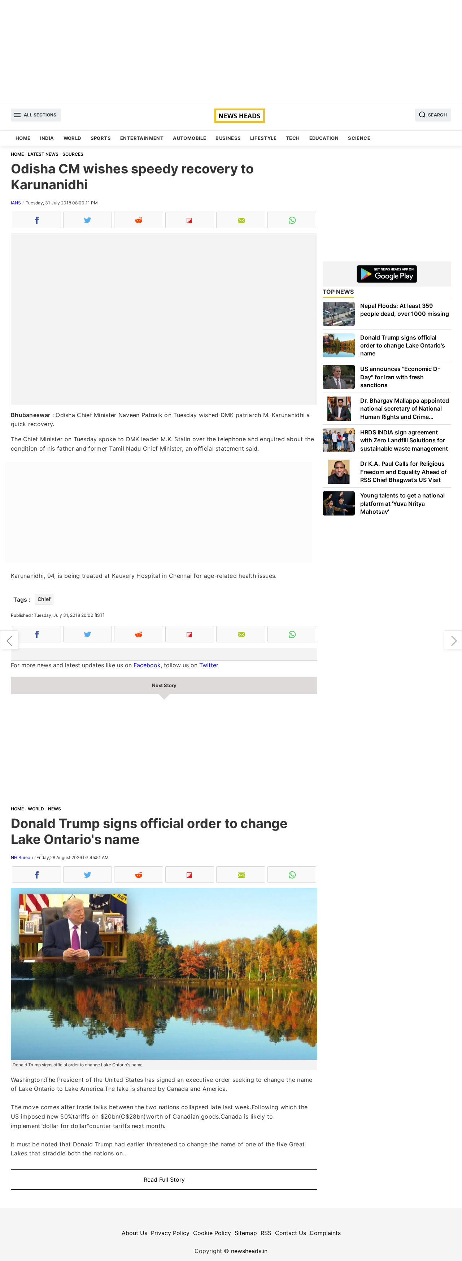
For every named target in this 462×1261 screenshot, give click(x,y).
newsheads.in (249, 1251)
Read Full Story (164, 1179)
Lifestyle (263, 138)
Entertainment (142, 138)
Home (23, 138)
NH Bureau (22, 857)
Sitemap (246, 1232)
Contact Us (290, 1232)
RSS (266, 1232)
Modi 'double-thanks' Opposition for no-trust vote (9, 639)
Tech (293, 138)
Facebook (147, 665)
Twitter (208, 665)
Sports (101, 138)
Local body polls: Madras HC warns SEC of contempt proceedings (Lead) (453, 639)
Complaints (325, 1232)
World (72, 138)
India (47, 138)
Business (228, 138)
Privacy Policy (170, 1232)
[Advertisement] (231, 50)
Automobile (189, 138)
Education (324, 138)
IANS (16, 202)
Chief (44, 599)
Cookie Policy (212, 1232)
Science (359, 138)
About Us (134, 1232)
